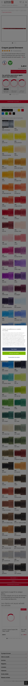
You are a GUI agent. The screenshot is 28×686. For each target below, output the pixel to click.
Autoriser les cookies (14, 353)
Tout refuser (14, 349)
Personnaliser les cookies (14, 357)
